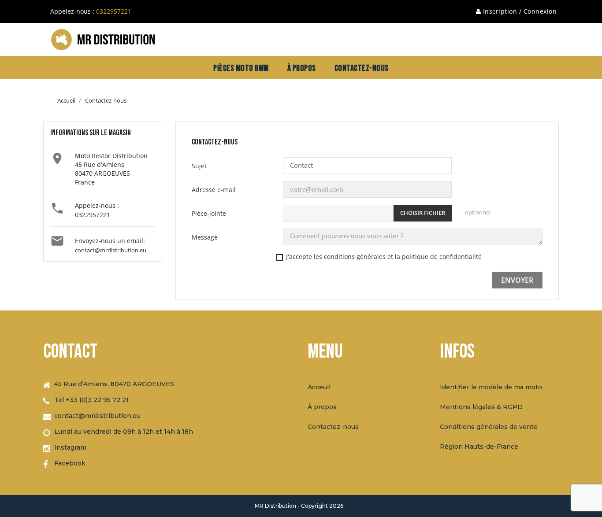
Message (205, 237)
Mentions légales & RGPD (481, 407)
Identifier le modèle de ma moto (491, 387)
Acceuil (319, 387)
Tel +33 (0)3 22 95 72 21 (91, 400)
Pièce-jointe (209, 213)
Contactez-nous (333, 427)
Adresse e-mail (214, 189)
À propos (322, 407)
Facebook (69, 463)
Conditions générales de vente (489, 427)
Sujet (199, 166)
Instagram (70, 447)
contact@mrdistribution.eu (110, 250)
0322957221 (113, 11)
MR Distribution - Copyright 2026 (299, 505)
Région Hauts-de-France (479, 447)
